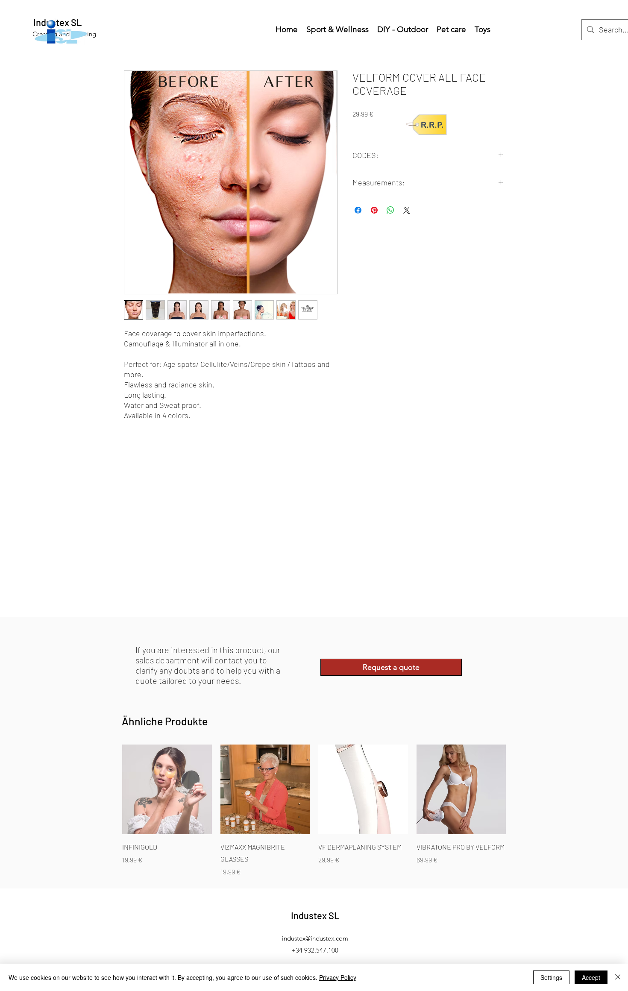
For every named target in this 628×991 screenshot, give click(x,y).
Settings (551, 977)
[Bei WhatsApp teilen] (390, 210)
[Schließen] (618, 977)
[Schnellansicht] (167, 789)
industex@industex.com (315, 938)
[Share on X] (407, 210)
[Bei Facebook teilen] (358, 210)
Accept (591, 977)
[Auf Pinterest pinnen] (374, 210)
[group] (314, 810)
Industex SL (315, 915)
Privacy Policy (337, 977)
